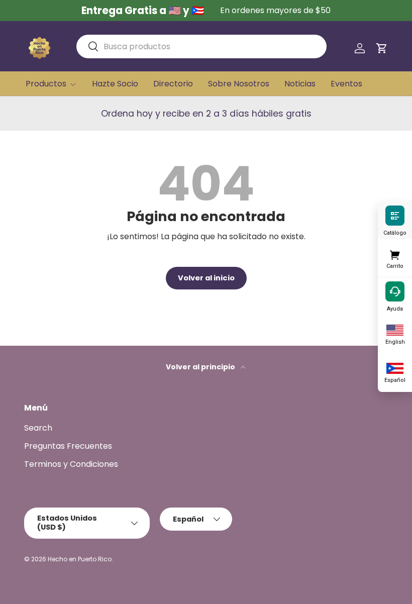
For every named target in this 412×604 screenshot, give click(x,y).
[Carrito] (395, 253)
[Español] (395, 367)
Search (38, 428)
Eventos (346, 83)
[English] (395, 329)
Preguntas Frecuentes (68, 446)
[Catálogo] (395, 215)
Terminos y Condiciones (71, 464)
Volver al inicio (206, 278)
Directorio (173, 83)
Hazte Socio (115, 83)
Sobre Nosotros (238, 83)
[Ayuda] (395, 291)
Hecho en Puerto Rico (80, 559)
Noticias (300, 83)
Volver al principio (201, 367)
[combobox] (201, 46)
